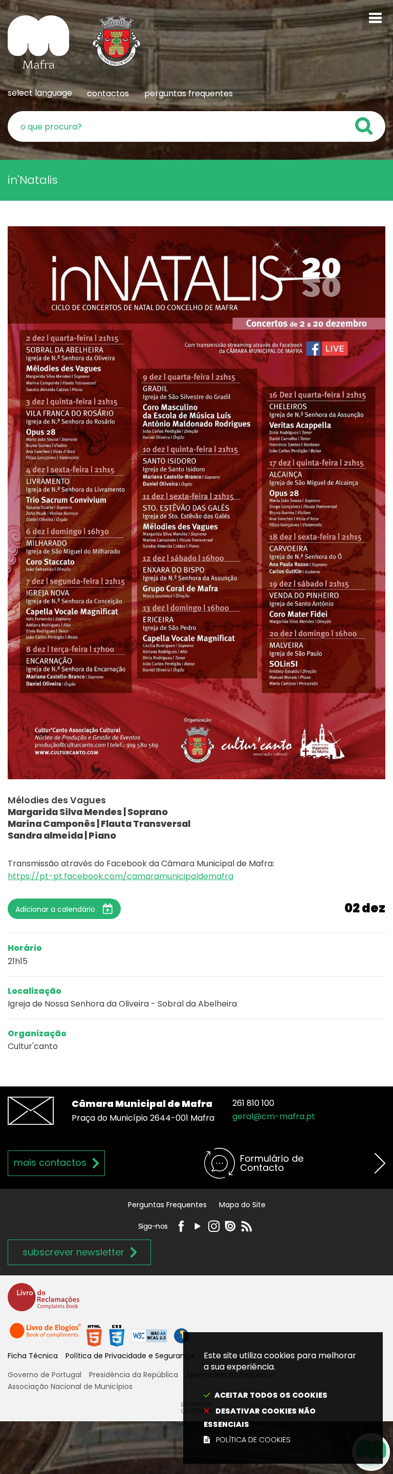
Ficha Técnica (33, 1356)
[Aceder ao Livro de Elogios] (46, 1335)
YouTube (197, 1226)
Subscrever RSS (246, 1226)
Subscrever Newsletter (73, 1252)
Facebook (181, 1226)
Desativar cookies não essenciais (260, 1417)
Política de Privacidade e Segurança (130, 1356)
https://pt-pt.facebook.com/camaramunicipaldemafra (120, 876)
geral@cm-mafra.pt (273, 1116)
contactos (108, 93)
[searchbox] (196, 126)
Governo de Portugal (44, 1375)
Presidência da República (133, 1375)
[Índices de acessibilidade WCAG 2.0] (137, 1335)
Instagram (214, 1226)
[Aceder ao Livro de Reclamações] (43, 1302)
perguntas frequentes (188, 93)
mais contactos (50, 1162)
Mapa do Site (242, 1205)
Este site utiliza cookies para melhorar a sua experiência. (280, 1397)
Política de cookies (253, 1440)
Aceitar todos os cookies (271, 1395)
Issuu (230, 1226)
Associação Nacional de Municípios (70, 1386)
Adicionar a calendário (55, 909)
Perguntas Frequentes (167, 1205)
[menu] (375, 18)
